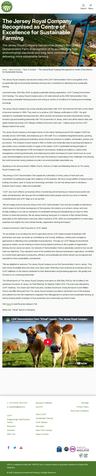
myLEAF (39, 407)
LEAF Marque (41, 422)
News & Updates (29, 70)
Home (4, 70)
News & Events (15, 70)
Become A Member (44, 403)
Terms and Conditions (79, 411)
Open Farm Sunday (44, 430)
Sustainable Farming (44, 418)
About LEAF (41, 414)
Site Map (85, 403)
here (9, 304)
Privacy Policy (82, 407)
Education (40, 426)
